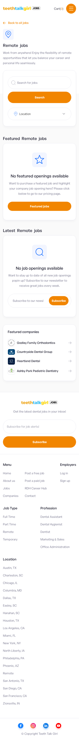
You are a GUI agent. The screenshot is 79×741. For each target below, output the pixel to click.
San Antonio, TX (13, 681)
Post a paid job (35, 481)
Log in (64, 473)
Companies (10, 496)
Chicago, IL (10, 583)
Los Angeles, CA (14, 628)
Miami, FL (9, 635)
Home (7, 473)
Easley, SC (10, 605)
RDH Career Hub (36, 488)
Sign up (65, 481)
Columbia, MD (12, 590)
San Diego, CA (12, 688)
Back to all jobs (15, 23)
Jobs (6, 488)
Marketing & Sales (52, 539)
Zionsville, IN (11, 703)
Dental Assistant (51, 517)
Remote (8, 532)
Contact (30, 496)
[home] (22, 8)
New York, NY (12, 643)
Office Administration (55, 547)
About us (9, 481)
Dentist (45, 532)
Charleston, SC (13, 575)
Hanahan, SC (11, 613)
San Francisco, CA (15, 696)
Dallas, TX (9, 598)
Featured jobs (39, 206)
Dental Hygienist (51, 524)
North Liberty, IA (14, 650)
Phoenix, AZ (11, 666)
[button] (58, 8)
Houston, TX (11, 620)
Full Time (9, 517)
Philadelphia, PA (13, 658)
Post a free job (34, 473)
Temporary (10, 539)
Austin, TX (10, 568)
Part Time (9, 524)
